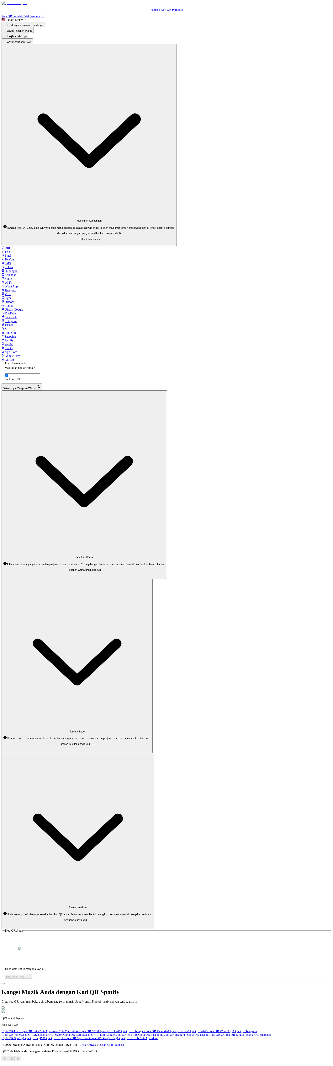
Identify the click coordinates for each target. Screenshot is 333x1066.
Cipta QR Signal (31, 1034)
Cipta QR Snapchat (259, 1034)
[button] (89, 227)
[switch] (6, 375)
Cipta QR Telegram (245, 1031)
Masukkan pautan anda (20, 367)
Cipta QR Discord (52, 1034)
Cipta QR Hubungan (131, 1031)
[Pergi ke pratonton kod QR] (3, 983)
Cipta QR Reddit (73, 1034)
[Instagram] (18, 1058)
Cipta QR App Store (76, 1038)
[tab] (6, 247)
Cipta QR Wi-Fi (197, 1031)
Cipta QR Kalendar (156, 1031)
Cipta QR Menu (148, 1038)
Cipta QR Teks (29, 1031)
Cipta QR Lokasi (108, 1031)
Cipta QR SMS (88, 1031)
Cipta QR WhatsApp (220, 1031)
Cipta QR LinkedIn (235, 1034)
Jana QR (7, 16)
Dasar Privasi (88, 1044)
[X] (5, 1058)
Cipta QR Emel (48, 1031)
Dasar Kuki (106, 1044)
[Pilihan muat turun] (29, 976)
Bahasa (119, 1044)
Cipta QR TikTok (198, 1034)
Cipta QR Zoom (178, 1031)
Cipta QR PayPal (33, 1038)
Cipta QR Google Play (103, 1038)
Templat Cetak (21, 16)
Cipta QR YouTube (126, 1034)
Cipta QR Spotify (12, 1038)
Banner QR (37, 16)
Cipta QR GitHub (128, 1038)
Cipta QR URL (11, 1031)
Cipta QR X (216, 1034)
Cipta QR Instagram (175, 1034)
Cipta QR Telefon (68, 1031)
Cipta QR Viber (11, 1034)
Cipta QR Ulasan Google (99, 1034)
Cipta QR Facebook (150, 1034)
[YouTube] (11, 1058)
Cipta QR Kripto (54, 1038)
